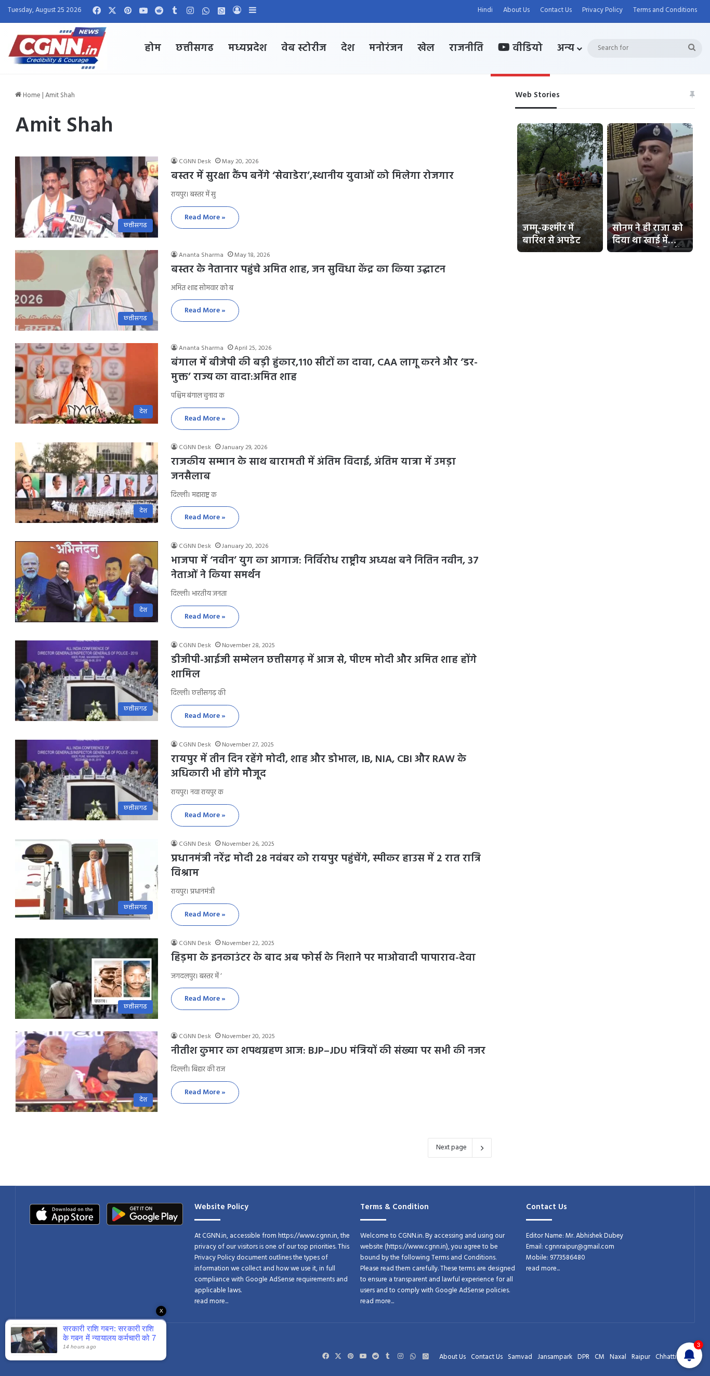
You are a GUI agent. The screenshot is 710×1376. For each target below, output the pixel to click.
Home (31, 95)
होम (152, 48)
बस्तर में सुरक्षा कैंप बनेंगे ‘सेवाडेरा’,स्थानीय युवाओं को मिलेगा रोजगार (312, 176)
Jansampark (554, 1357)
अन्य (565, 48)
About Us (516, 10)
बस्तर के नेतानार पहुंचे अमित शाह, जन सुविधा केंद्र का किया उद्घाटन (308, 269)
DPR (583, 1357)
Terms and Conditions (665, 10)
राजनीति (466, 48)
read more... (211, 1301)
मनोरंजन (386, 48)
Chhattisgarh (673, 1357)
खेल (426, 48)
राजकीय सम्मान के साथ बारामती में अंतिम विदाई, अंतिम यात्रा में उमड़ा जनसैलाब (313, 469)
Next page (451, 1147)
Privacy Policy (602, 10)
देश (347, 48)
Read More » (205, 218)
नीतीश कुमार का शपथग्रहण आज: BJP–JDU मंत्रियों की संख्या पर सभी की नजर (328, 1051)
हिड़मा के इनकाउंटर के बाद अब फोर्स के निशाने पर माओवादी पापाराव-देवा (323, 958)
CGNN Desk (195, 161)
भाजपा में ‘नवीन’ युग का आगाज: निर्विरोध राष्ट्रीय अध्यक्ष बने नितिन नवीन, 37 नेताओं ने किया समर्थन (325, 568)
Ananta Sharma (201, 255)
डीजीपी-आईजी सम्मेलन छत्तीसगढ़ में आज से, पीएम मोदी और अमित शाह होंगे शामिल (324, 667)
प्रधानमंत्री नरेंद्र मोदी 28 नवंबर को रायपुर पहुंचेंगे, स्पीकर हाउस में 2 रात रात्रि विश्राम (326, 866)
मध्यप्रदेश (247, 48)
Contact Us (556, 10)
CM (599, 1357)
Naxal (618, 1357)
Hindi (485, 10)
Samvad (520, 1357)
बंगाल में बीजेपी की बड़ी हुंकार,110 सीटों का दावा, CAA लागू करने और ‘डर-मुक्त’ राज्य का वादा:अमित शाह (324, 370)
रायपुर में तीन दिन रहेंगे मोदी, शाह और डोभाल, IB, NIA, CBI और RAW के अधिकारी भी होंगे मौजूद (318, 766)
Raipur (641, 1357)
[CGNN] (57, 48)
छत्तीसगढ (195, 48)
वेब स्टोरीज (303, 48)
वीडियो (526, 48)
